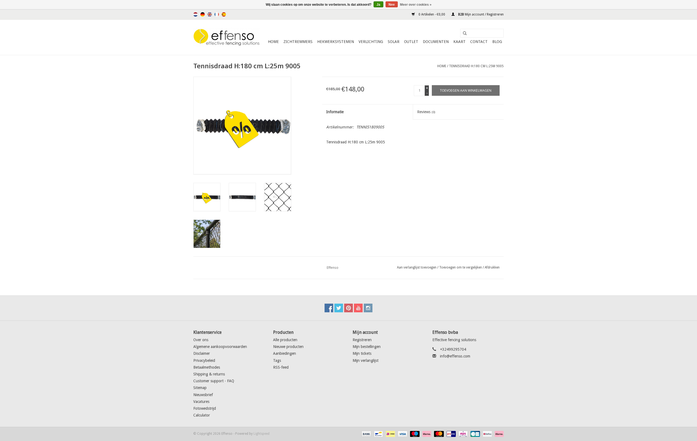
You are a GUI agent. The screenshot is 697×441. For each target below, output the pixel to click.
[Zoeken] (463, 33)
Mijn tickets (362, 353)
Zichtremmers (298, 41)
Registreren (362, 340)
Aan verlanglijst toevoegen (416, 267)
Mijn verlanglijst (365, 360)
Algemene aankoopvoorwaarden (220, 346)
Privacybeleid (204, 360)
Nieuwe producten (288, 346)
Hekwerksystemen (335, 41)
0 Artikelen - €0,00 (432, 14)
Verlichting (371, 41)
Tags (277, 360)
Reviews (426, 112)
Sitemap (200, 388)
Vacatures (201, 401)
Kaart (459, 41)
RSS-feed (281, 367)
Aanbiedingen (284, 353)
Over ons (200, 340)
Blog (497, 41)
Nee (392, 5)
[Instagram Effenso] (368, 308)
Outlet (411, 41)
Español (224, 14)
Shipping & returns (209, 374)
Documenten (436, 41)
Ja (378, 5)
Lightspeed (261, 434)
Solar (393, 41)
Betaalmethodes (206, 367)
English (209, 14)
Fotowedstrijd (204, 408)
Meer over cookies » (416, 5)
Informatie (335, 112)
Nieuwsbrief (203, 395)
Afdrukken (492, 267)
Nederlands (195, 14)
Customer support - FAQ (213, 381)
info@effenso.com (455, 356)
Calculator (201, 415)
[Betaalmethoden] (366, 434)
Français (217, 14)
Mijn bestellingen (367, 346)
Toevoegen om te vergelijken (461, 267)
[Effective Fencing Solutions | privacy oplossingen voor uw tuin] (226, 37)
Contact (479, 41)
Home (273, 41)
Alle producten (285, 340)
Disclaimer (201, 353)
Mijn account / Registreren (480, 14)
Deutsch (202, 14)
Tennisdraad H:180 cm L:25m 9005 (476, 66)
